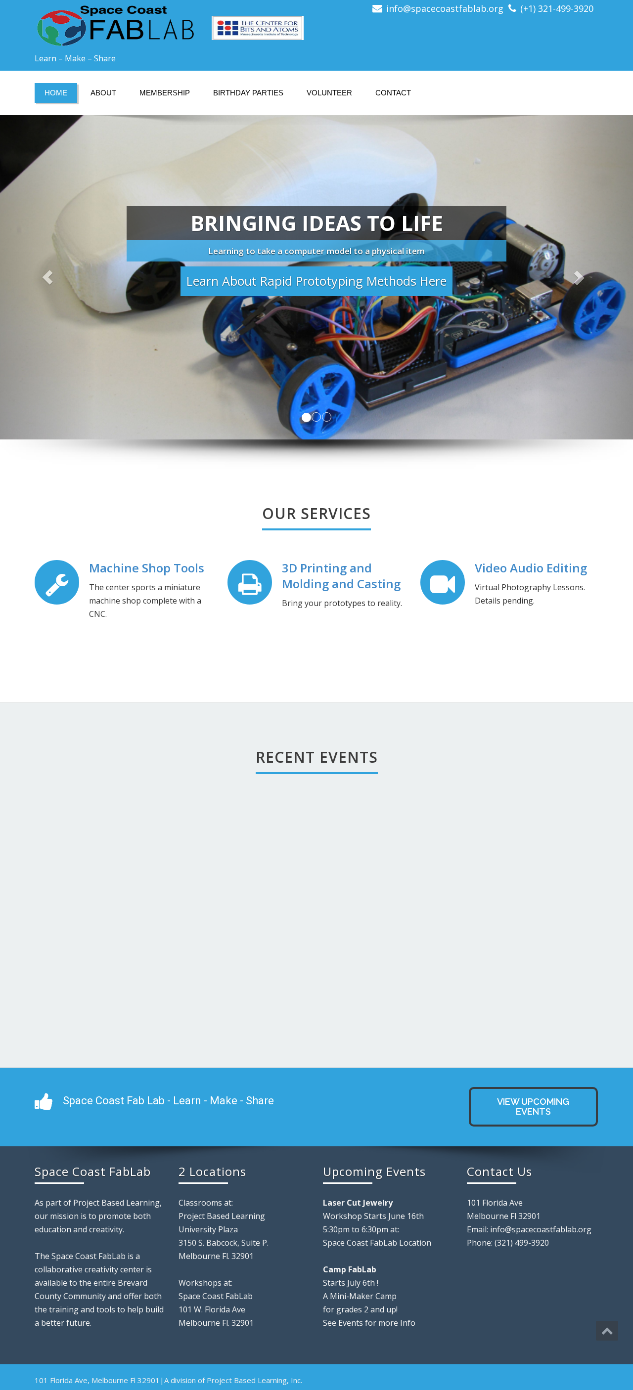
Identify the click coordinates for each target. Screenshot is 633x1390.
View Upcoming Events (533, 1106)
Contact (393, 92)
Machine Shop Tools (146, 568)
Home (56, 92)
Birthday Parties (248, 92)
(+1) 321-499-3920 (556, 8)
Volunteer (329, 92)
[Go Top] (607, 1331)
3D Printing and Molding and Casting (341, 576)
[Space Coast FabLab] (172, 24)
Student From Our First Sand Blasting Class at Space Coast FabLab (484, 909)
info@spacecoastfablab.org (444, 8)
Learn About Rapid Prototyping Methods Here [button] (316, 280)
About (103, 92)
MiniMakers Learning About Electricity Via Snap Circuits (194, 921)
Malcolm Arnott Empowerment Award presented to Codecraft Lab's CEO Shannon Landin (339, 941)
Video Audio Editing (531, 568)
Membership (164, 92)
